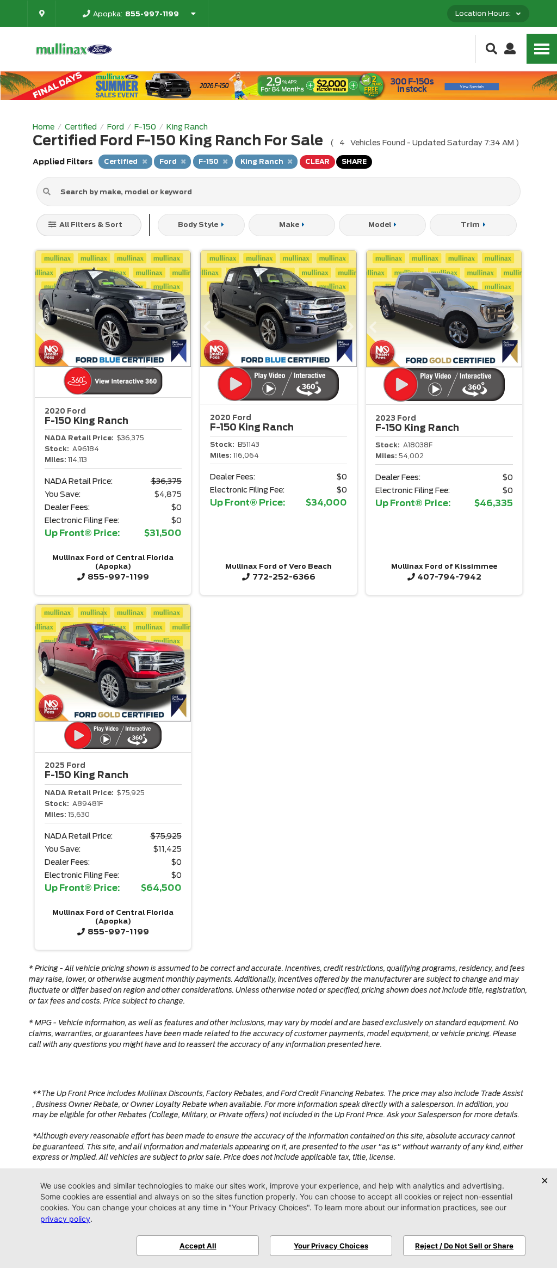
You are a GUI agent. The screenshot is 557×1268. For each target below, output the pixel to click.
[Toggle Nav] (542, 49)
